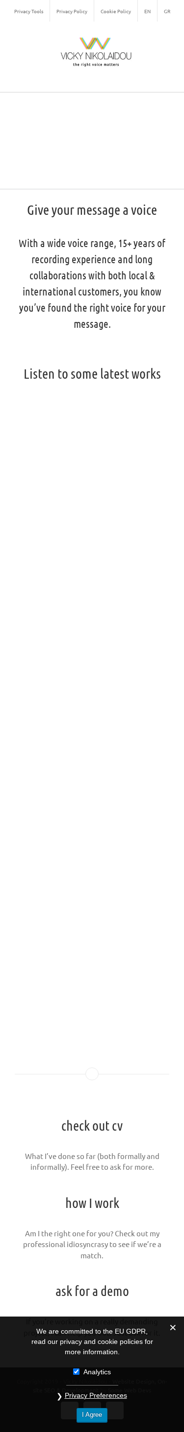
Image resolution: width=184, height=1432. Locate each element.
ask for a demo (92, 1290)
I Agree (92, 1414)
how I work (92, 1202)
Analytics (97, 1372)
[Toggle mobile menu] (165, 76)
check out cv (92, 1125)
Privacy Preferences (96, 1395)
